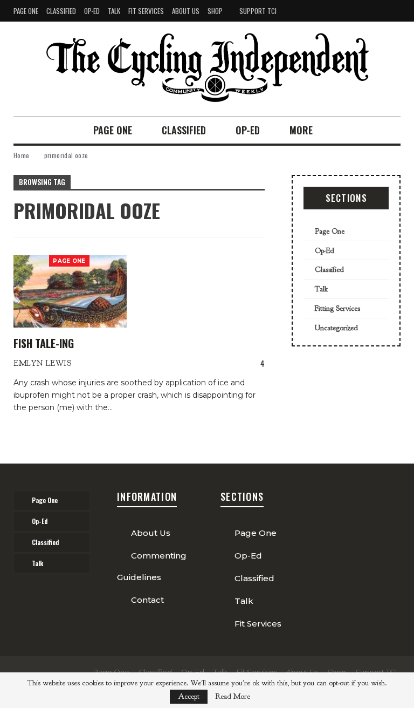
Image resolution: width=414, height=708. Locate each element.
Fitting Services (337, 308)
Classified (61, 10)
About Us (185, 10)
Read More (232, 696)
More (301, 130)
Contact (147, 600)
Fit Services (146, 10)
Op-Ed (92, 10)
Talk (114, 10)
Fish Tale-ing (43, 343)
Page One (25, 10)
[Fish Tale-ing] (70, 291)
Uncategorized (336, 327)
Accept (188, 696)
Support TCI (258, 10)
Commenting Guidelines (152, 566)
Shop (215, 10)
